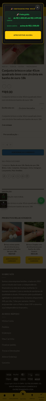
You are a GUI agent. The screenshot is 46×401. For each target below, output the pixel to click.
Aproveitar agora (23, 35)
